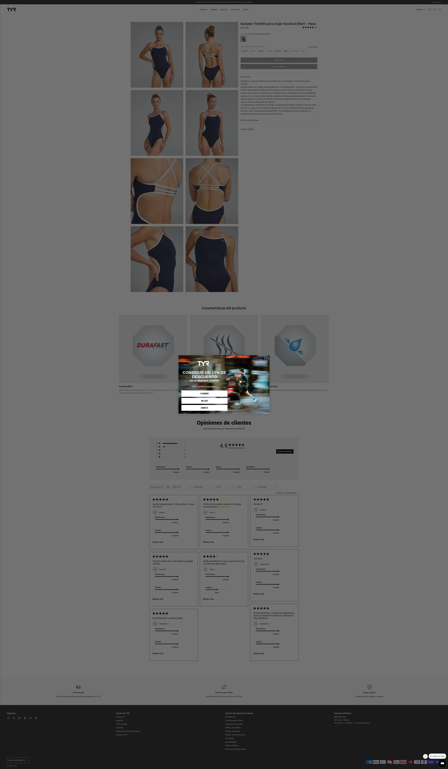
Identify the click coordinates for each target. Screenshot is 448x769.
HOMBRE (204, 393)
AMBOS (204, 407)
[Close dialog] (266, 358)
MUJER (204, 400)
